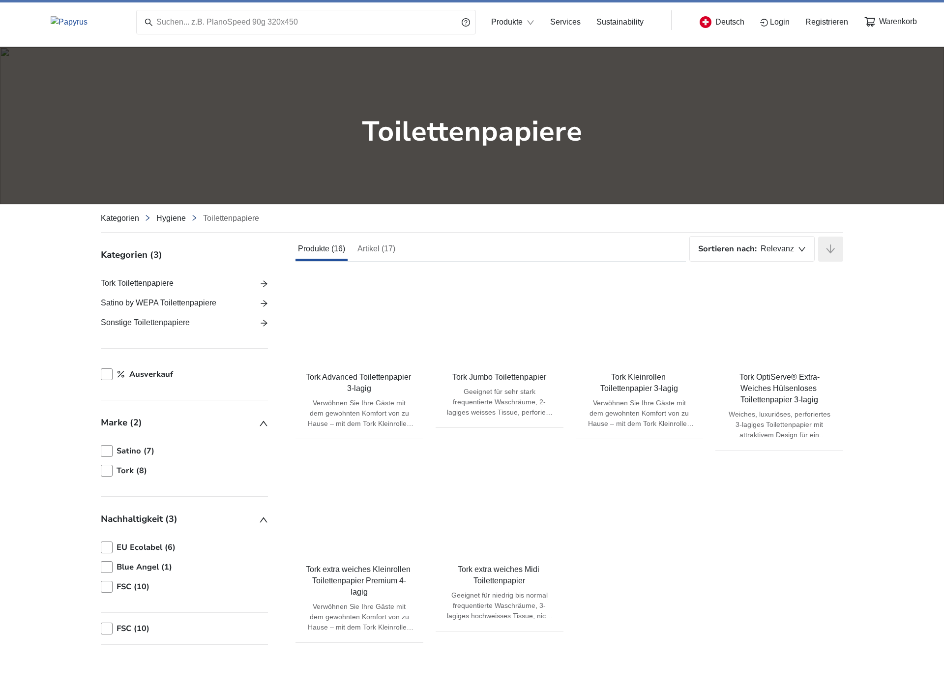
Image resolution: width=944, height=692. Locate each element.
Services (565, 22)
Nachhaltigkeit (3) (139, 519)
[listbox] (184, 461)
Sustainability (620, 22)
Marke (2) (121, 422)
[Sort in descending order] (830, 249)
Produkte (507, 22)
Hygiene (171, 218)
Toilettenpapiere (231, 218)
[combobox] (752, 249)
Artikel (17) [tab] (376, 248)
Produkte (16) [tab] (321, 248)
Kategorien (120, 218)
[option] (184, 451)
